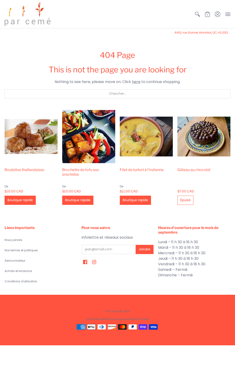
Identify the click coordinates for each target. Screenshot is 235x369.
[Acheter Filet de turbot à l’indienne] (146, 136)
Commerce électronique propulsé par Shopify (117, 319)
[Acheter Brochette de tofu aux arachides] (88, 136)
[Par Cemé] (27, 14)
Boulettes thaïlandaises (24, 170)
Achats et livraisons (18, 271)
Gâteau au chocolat (193, 170)
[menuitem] (197, 14)
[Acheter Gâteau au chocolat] (203, 136)
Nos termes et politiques (21, 250)
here (136, 81)
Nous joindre (13, 240)
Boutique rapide (20, 200)
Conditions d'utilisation (21, 281)
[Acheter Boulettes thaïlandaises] (31, 136)
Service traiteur (15, 261)
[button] (197, 14)
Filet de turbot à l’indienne (142, 170)
